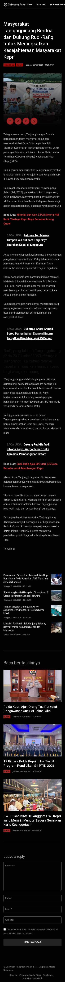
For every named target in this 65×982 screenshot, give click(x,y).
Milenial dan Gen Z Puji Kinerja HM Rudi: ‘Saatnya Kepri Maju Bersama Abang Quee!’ (31, 219)
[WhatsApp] (34, 121)
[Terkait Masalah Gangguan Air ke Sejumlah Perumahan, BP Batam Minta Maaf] (56, 610)
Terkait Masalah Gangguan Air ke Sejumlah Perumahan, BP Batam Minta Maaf (23, 610)
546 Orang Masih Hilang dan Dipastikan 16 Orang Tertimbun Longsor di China (25, 594)
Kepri (19, 64)
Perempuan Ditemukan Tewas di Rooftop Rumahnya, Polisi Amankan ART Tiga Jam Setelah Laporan (25, 579)
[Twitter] (18, 121)
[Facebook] (10, 121)
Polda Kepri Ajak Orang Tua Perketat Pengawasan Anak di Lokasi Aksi (30, 709)
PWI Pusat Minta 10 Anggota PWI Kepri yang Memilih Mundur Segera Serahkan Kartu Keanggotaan (32, 820)
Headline (9, 64)
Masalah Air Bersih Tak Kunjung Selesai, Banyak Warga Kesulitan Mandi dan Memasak (24, 627)
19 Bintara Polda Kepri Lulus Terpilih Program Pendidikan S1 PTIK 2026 (29, 763)
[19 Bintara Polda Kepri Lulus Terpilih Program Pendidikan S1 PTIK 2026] (32, 740)
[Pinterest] (26, 121)
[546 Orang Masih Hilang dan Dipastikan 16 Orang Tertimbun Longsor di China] (56, 595)
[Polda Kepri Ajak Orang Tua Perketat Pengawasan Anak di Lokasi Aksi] (32, 686)
